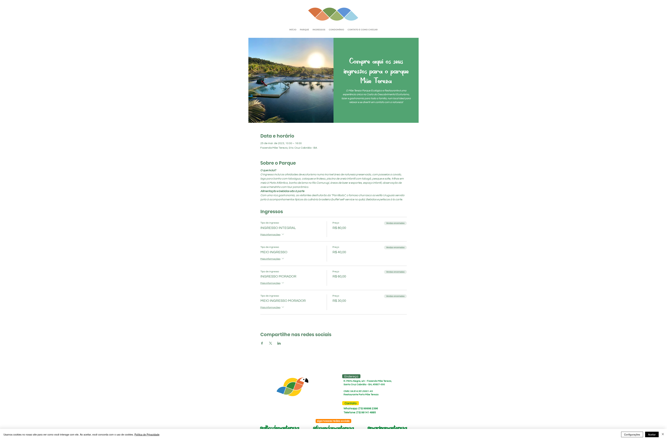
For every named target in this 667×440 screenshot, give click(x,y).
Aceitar (652, 434)
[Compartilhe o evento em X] (270, 343)
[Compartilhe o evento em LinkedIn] (279, 343)
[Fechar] (663, 434)
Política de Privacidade (146, 434)
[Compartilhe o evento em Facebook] (262, 343)
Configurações (632, 434)
